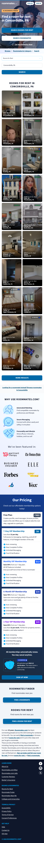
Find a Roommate (22, 700)
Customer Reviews (8, 777)
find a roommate (27, 735)
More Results (22, 378)
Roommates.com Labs (10, 773)
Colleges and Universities (11, 799)
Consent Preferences (9, 818)
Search (22, 72)
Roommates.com (21, 730)
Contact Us (5, 830)
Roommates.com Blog (9, 770)
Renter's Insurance (8, 780)
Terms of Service (8, 815)
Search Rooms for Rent (22, 30)
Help (3, 827)
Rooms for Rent (7, 789)
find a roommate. (33, 755)
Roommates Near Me (9, 796)
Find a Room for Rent (22, 721)
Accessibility (6, 808)
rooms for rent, (19, 755)
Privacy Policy (6, 811)
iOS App (4, 834)
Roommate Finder (8, 792)
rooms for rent (14, 738)
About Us (5, 766)
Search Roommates (22, 38)
